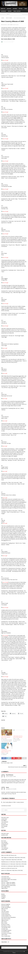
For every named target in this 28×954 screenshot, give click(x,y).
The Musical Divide (5, 931)
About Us (3, 8)
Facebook (3, 895)
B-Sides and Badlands (5, 907)
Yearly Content (17, 11)
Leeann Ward (4, 819)
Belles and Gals (4, 908)
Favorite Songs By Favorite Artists (8, 885)
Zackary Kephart (4, 843)
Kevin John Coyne (15, 24)
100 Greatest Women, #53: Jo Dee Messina (18, 736)
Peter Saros (3, 846)
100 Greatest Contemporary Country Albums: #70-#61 (6, 751)
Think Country (4, 934)
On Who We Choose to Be (10, 855)
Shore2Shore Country (5, 926)
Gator (7, 787)
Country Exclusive (5, 913)
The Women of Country (6, 933)
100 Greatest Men (5, 876)
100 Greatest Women (5, 878)
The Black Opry (4, 928)
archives (9, 8)
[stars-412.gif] (4, 607)
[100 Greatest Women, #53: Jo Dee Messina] (18, 732)
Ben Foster (3, 823)
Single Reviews (4, 888)
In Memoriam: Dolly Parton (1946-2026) (16, 857)
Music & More (4, 923)
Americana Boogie (5, 905)
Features (15, 8)
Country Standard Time (6, 915)
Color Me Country (5, 911)
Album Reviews (4, 881)
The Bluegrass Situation (6, 930)
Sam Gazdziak (4, 826)
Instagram (3, 897)
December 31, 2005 (6, 24)
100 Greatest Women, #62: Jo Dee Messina (6, 736)
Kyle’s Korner (4, 921)
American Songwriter (5, 904)
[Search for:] (14, 13)
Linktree (3, 898)
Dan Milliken (3, 820)
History (20, 8)
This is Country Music (5, 936)
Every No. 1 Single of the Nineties (8, 883)
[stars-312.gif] (4, 60)
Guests (2, 827)
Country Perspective (5, 914)
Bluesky (3, 894)
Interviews (3, 11)
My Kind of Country (5, 924)
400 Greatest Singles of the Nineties (8, 879)
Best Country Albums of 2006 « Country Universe (13, 802)
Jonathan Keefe (4, 824)
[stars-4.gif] (4, 348)
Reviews (9, 11)
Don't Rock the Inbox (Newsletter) (8, 917)
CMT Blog (3, 910)
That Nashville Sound (5, 927)
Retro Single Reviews (5, 886)
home (25, 8)
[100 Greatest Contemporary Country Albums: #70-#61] (6, 746)
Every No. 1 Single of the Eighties (8, 882)
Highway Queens (4, 920)
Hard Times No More (5, 918)
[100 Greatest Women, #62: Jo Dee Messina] (6, 732)
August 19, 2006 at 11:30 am (11, 776)
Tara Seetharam (4, 822)
